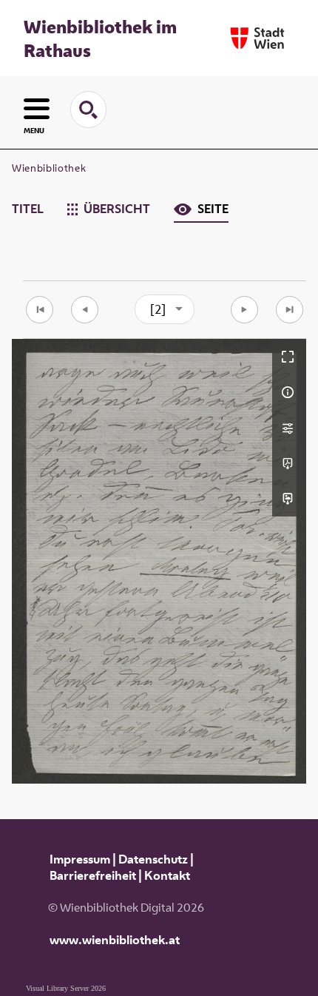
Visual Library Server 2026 (66, 988)
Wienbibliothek (49, 168)
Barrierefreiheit (93, 875)
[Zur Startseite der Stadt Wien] (257, 38)
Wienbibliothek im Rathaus (100, 38)
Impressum (80, 859)
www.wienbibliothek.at (115, 940)
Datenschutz (153, 859)
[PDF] (289, 463)
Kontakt (167, 875)
